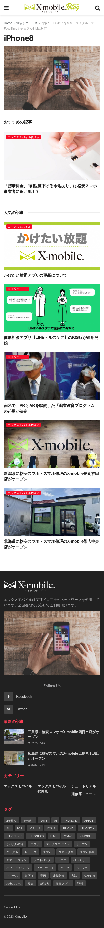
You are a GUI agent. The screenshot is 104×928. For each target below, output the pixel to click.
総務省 (44, 883)
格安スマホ (13, 883)
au (8, 828)
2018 (44, 820)
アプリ (35, 844)
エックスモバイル (19, 226)
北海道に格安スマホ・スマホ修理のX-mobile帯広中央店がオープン (51, 544)
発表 (31, 883)
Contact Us (12, 907)
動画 (43, 875)
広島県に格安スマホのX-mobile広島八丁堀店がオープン (63, 756)
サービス (30, 852)
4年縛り (28, 820)
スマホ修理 (66, 852)
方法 (74, 875)
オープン (82, 844)
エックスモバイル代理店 (24, 137)
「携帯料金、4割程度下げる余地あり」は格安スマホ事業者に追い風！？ (50, 188)
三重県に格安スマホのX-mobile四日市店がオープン (63, 734)
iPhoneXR (14, 836)
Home (8, 23)
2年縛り (11, 820)
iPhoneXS (36, 836)
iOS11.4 (34, 828)
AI (55, 820)
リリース (12, 875)
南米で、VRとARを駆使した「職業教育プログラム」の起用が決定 (51, 408)
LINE (53, 836)
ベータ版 (82, 868)
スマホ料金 (87, 852)
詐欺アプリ (63, 883)
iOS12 (51, 828)
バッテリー (80, 860)
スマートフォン (16, 860)
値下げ (29, 875)
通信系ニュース (26, 23)
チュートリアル (83, 785)
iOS (19, 828)
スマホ (47, 852)
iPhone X (88, 828)
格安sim (89, 875)
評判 (80, 883)
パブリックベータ (18, 868)
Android (70, 820)
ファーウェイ (45, 868)
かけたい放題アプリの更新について (35, 275)
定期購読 (59, 875)
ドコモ (62, 860)
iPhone (68, 828)
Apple (89, 820)
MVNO (68, 836)
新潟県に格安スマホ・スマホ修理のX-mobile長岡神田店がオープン (51, 476)
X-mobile (86, 836)
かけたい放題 (15, 844)
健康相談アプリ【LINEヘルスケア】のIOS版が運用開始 (51, 340)
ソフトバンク (42, 860)
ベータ (65, 868)
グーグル (12, 852)
